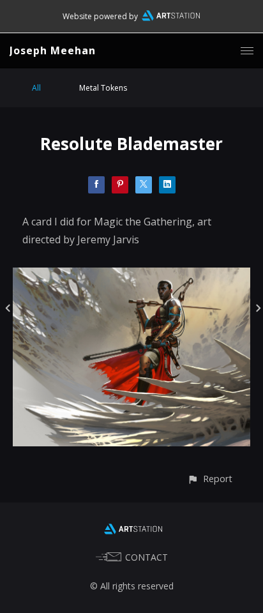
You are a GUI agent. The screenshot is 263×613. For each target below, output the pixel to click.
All (36, 87)
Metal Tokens (103, 87)
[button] (209, 478)
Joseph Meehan (53, 50)
